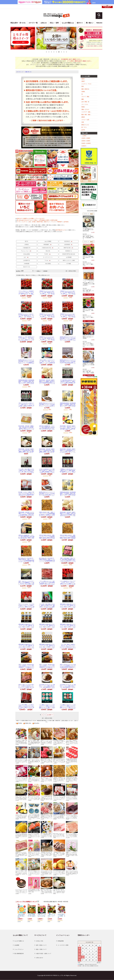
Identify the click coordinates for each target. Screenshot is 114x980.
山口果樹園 (68, 257)
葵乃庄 (26, 241)
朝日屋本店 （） (68, 241)
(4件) (29, 386)
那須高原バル (68, 251)
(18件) (49, 343)
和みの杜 (48, 251)
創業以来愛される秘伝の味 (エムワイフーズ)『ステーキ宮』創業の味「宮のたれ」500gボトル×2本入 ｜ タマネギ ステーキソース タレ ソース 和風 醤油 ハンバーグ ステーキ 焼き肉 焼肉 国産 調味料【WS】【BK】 (68, 606)
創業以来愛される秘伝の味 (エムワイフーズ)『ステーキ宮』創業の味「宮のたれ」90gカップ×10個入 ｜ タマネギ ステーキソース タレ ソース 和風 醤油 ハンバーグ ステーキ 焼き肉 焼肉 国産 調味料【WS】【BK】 (47, 646)
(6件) (50, 518)
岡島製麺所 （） (48, 244)
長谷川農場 (48, 263)
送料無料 (45, 271)
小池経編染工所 (26, 247)
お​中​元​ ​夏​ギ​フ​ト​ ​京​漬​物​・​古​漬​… (61, 916)
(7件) (29, 432)
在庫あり (39, 271)
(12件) (29, 320)
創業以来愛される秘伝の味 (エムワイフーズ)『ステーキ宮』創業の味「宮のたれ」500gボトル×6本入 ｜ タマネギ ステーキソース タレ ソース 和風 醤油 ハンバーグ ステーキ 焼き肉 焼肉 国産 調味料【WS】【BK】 (47, 626)
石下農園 (69, 263)
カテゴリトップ (19, 71)
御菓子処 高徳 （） (69, 247)
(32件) (70, 297)
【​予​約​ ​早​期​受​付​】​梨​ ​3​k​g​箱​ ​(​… (31, 916)
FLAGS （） (47, 254)
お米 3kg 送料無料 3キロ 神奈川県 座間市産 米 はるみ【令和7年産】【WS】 (34, 890)
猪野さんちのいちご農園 (69, 260)
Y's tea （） (48, 260)
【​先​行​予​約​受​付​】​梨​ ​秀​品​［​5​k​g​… (21, 916)
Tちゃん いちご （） (26, 251)
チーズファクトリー (48, 257)
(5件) (29, 541)
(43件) (70, 564)
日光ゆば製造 (26, 254)
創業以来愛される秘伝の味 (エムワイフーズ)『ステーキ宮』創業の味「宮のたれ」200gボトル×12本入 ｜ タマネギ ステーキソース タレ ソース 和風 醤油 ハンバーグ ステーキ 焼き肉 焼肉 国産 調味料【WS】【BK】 (26, 646)
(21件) (49, 320)
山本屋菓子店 (26, 260)
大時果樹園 (26, 263)
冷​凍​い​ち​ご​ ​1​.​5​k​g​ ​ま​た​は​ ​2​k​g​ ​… (42, 916)
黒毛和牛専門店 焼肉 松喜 (68, 254)
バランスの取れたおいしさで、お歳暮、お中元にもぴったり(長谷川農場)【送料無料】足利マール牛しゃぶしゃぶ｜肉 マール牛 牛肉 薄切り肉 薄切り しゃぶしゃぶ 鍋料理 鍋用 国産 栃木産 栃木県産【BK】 (47, 583)
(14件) (70, 432)
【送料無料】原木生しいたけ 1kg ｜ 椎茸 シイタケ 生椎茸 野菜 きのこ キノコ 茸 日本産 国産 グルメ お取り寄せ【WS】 (59, 854)
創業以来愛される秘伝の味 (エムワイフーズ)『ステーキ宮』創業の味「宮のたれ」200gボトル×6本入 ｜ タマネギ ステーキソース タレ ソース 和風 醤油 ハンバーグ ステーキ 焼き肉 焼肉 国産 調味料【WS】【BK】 (68, 626)
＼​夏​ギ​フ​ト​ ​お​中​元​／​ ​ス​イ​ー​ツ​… (51, 916)
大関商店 (26, 244)
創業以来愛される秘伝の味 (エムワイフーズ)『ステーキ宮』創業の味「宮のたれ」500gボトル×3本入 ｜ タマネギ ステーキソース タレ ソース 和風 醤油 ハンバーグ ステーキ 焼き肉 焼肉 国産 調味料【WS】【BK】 (26, 626)
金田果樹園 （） (68, 244)
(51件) (49, 297)
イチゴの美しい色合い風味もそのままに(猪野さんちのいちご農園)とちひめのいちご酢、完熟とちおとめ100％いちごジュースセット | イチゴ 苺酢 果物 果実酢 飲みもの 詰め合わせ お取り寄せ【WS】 (26, 471)
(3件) (50, 409)
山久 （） (26, 257)
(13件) (70, 587)
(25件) (29, 587)
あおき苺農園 (48, 241)
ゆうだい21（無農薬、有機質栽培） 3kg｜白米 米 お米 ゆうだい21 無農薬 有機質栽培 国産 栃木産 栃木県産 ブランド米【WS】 (34, 743)
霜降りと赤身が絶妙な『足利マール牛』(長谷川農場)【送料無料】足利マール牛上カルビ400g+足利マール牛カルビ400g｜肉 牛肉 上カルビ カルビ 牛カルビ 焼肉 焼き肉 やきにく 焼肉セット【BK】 (68, 560)
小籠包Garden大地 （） (48, 247)
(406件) (29, 297)
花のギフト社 (26, 266)
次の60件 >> (50, 714)
